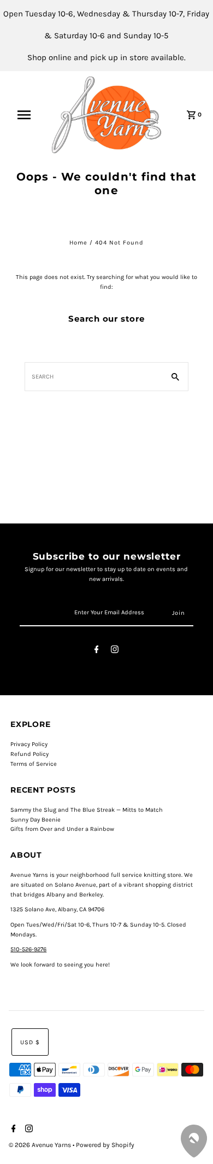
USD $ (30, 1042)
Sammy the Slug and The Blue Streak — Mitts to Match (86, 809)
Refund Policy (29, 754)
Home (78, 242)
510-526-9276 (28, 949)
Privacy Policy (29, 744)
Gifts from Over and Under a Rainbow (62, 829)
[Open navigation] (29, 115)
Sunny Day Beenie (35, 819)
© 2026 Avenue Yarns (41, 1145)
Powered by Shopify (105, 1145)
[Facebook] (96, 651)
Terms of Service (33, 763)
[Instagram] (115, 651)
